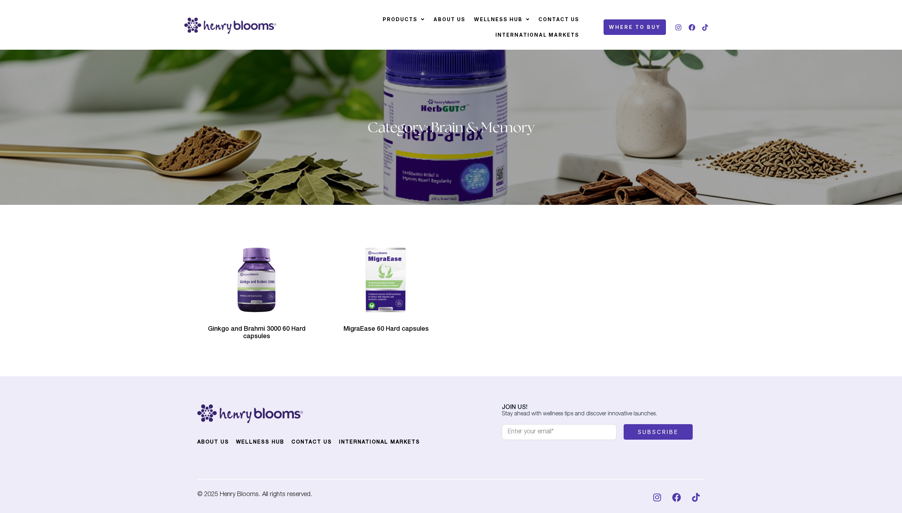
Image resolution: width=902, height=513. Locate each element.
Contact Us (558, 19)
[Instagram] (678, 27)
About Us (449, 19)
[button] (403, 19)
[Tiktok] (705, 27)
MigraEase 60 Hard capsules (386, 329)
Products (400, 19)
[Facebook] (691, 27)
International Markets (537, 35)
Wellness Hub (498, 19)
